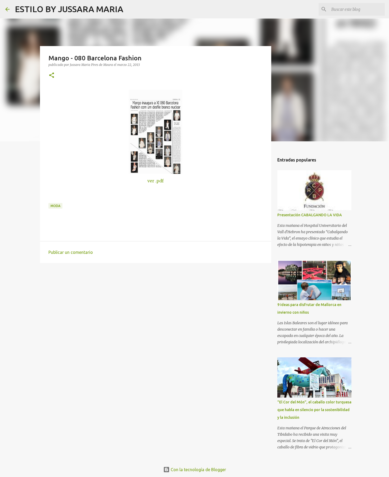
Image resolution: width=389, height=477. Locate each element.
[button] (51, 75)
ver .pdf (155, 180)
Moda (55, 206)
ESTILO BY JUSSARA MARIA (69, 9)
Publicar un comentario (70, 252)
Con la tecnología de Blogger (198, 469)
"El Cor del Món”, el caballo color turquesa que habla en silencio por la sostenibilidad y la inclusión (314, 410)
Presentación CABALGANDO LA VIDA (309, 215)
